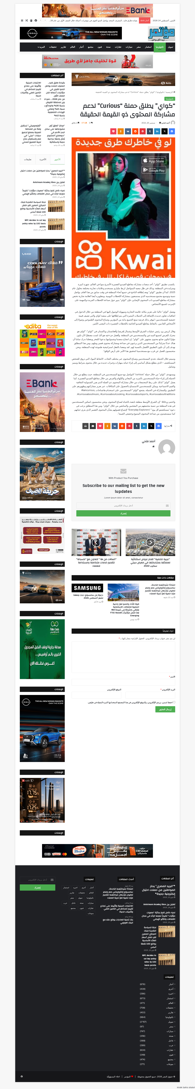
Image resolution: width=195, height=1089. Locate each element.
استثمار (148, 47)
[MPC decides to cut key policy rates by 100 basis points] (56, 224)
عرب (171, 1045)
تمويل (170, 47)
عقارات (118, 47)
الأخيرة (43, 159)
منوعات (170, 1064)
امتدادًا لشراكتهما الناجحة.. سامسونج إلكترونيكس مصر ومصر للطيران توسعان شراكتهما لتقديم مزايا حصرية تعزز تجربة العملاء (160, 589)
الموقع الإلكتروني (114, 689)
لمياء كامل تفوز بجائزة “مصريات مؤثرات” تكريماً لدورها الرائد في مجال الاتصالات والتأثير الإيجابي (43, 192)
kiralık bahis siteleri (186, 1087)
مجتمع (90, 47)
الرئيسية (169, 92)
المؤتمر (127, 1076)
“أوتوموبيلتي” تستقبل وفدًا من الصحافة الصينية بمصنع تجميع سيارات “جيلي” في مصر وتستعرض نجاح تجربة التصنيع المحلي (30, 134)
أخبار (81, 47)
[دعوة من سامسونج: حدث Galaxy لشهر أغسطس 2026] (87, 588)
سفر (139, 47)
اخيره (170, 993)
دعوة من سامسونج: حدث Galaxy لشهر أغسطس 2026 (88, 596)
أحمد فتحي (165, 123)
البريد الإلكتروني (167, 689)
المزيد (42, 47)
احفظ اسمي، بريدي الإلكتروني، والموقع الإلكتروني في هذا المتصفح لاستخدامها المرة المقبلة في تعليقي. (130, 702)
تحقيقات (53, 47)
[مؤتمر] (161, 33)
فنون (100, 47)
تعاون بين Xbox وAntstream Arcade (49, 182)
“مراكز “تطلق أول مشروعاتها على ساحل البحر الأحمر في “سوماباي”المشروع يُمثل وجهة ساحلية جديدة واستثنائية (55, 134)
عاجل (170, 1040)
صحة (108, 47)
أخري (170, 989)
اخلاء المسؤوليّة (113, 1076)
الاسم (172, 676)
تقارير (63, 47)
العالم (72, 47)
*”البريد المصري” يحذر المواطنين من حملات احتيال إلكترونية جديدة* (42, 172)
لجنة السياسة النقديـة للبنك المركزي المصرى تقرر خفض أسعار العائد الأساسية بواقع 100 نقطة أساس (33, 207)
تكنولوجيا (160, 47)
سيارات (129, 47)
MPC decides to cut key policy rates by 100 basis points (34, 223)
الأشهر (57, 159)
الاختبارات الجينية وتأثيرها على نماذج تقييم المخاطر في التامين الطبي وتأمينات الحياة (102, 20)
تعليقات (27, 159)
